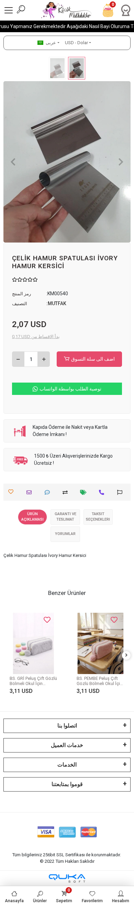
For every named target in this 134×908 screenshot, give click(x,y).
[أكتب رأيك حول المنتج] (49, 492)
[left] (8, 655)
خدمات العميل (67, 745)
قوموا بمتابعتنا (67, 784)
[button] (13, 161)
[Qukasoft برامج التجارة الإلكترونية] (67, 878)
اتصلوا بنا (67, 725)
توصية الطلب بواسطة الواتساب (70, 388)
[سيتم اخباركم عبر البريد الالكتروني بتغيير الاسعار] (85, 492)
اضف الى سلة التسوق (93, 359)
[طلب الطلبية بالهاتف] (103, 492)
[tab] (32, 517)
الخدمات (67, 764)
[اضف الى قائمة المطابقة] (67, 492)
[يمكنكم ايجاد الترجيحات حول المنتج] (121, 492)
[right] (126, 655)
